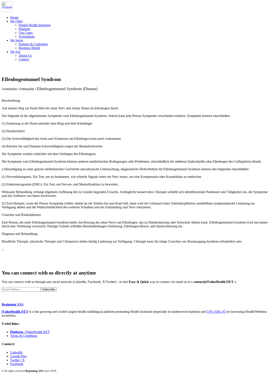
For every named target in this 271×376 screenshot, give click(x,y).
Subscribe (49, 289)
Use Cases (26, 32)
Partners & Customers (33, 44)
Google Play (18, 356)
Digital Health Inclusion (35, 25)
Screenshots (27, 36)
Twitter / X (17, 360)
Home (14, 17)
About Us (25, 55)
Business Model (29, 48)
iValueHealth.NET (15, 311)
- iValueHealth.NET (30, 332)
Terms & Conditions (23, 336)
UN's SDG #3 (216, 311)
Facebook (16, 364)
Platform (24, 29)
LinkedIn (16, 352)
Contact (24, 59)
